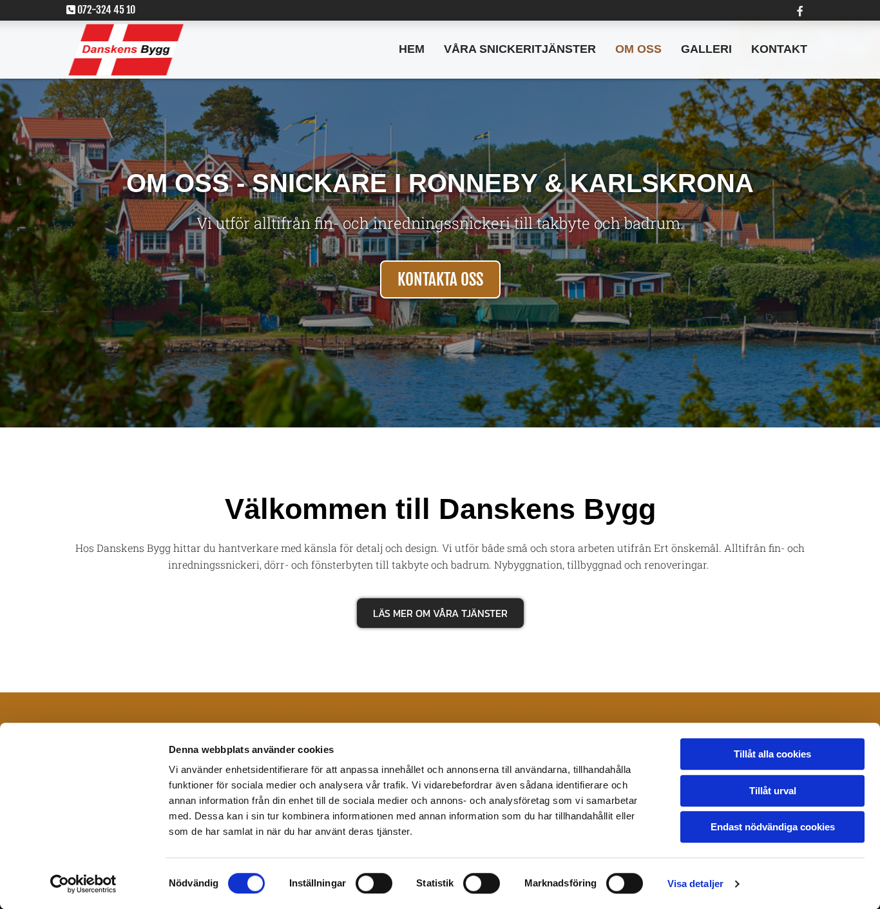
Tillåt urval (772, 790)
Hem (412, 49)
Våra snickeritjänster (520, 49)
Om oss (638, 49)
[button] (440, 279)
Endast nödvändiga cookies (773, 826)
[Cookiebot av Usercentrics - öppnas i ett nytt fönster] (83, 884)
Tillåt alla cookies (772, 753)
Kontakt (779, 49)
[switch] (374, 883)
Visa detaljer (695, 883)
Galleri (706, 49)
